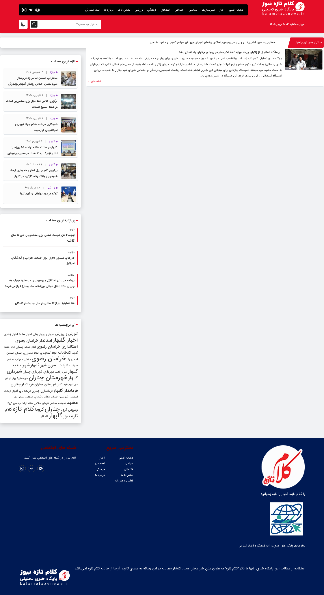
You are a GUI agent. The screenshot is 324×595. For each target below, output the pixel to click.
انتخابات (64, 353)
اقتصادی (165, 9)
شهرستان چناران (48, 377)
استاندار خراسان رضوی (33, 341)
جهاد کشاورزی (48, 353)
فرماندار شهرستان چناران (50, 384)
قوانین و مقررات (124, 480)
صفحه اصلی (236, 9)
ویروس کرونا (69, 409)
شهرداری (48, 371)
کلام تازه (23, 409)
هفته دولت (27, 403)
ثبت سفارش (92, 9)
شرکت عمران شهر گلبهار (49, 365)
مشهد (72, 402)
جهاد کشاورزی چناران (27, 353)
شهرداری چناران (33, 371)
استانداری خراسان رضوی (57, 346)
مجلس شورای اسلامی (37, 397)
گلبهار (55, 416)
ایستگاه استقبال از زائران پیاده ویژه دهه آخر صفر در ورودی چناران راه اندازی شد (229, 52)
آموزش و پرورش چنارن (43, 334)
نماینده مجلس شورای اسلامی (50, 403)
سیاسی (193, 9)
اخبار (222, 9)
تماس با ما (124, 9)
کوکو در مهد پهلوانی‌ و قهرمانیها (39, 193)
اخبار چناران (11, 334)
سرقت (73, 365)
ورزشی (139, 9)
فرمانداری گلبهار (21, 391)
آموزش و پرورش (66, 334)
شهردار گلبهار (61, 372)
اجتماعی (179, 9)
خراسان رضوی (49, 358)
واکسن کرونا (14, 403)
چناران (52, 409)
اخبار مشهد (25, 334)
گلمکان (44, 416)
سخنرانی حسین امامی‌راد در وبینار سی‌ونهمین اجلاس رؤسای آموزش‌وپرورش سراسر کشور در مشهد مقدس (213, 42)
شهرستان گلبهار (20, 379)
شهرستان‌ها (208, 9)
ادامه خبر (95, 81)
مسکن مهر (19, 397)
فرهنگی (151, 9)
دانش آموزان (24, 359)
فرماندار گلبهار (66, 390)
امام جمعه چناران (26, 347)
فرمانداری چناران (42, 390)
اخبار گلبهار (65, 340)
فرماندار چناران (22, 384)
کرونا (39, 409)
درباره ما (109, 9)
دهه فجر (11, 360)
